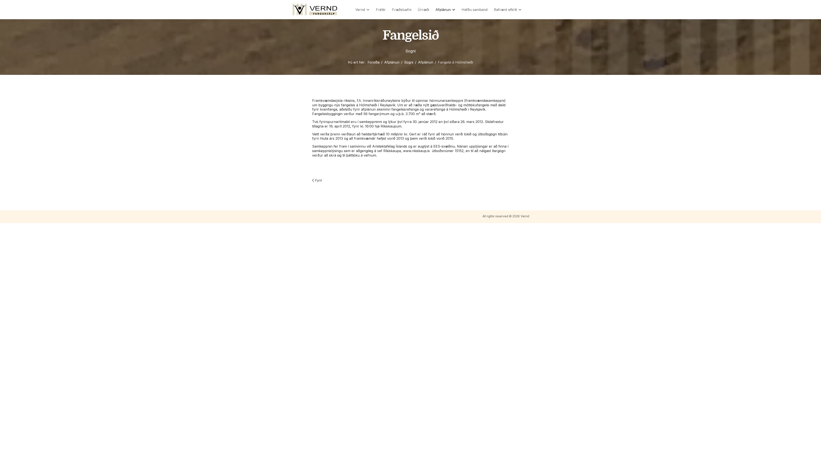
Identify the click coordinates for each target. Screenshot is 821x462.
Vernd (360, 9)
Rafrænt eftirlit (505, 9)
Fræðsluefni (401, 9)
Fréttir (381, 9)
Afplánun (443, 9)
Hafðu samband (474, 9)
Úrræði (423, 9)
